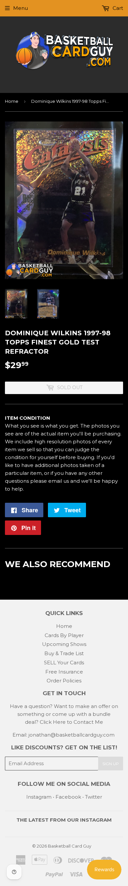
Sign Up (110, 763)
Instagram (39, 797)
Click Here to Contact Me (71, 722)
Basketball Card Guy (69, 846)
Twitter (93, 797)
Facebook (68, 797)
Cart (117, 8)
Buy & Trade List (64, 653)
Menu (20, 8)
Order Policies (64, 680)
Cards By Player (64, 635)
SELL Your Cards (64, 662)
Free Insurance (64, 672)
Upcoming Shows (64, 644)
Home (11, 101)
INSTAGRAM (96, 820)
